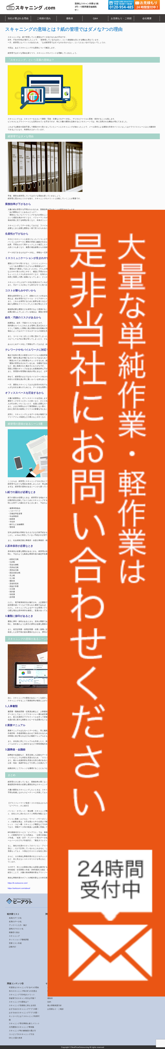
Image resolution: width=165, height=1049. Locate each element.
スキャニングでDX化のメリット (22, 995)
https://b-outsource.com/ (18, 883)
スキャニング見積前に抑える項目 (22, 1005)
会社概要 (147, 18)
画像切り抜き (14, 932)
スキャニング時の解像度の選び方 (22, 1031)
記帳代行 (12, 947)
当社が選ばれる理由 (18, 18)
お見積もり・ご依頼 (121, 18)
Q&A (95, 18)
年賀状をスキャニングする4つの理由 (24, 987)
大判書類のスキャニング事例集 (21, 1027)
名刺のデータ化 (15, 918)
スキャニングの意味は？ (19, 1002)
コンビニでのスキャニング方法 (21, 1034)
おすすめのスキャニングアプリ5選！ (24, 1009)
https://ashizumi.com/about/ (19, 888)
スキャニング (14, 936)
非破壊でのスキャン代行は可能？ (22, 998)
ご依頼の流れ (44, 18)
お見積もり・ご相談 (55, 1009)
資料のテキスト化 (16, 929)
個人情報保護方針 (54, 1005)
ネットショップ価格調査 (19, 940)
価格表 (69, 18)
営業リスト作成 (15, 943)
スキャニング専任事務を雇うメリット (24, 1023)
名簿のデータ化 (15, 922)
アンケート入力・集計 (18, 925)
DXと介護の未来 (15, 1038)
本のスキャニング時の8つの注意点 (23, 991)
